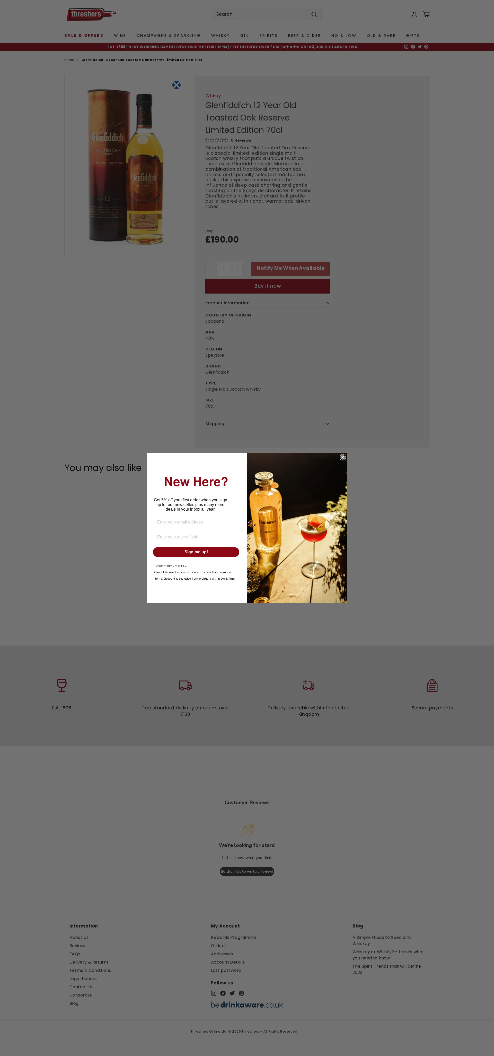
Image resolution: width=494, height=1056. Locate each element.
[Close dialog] (342, 457)
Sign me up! (196, 552)
